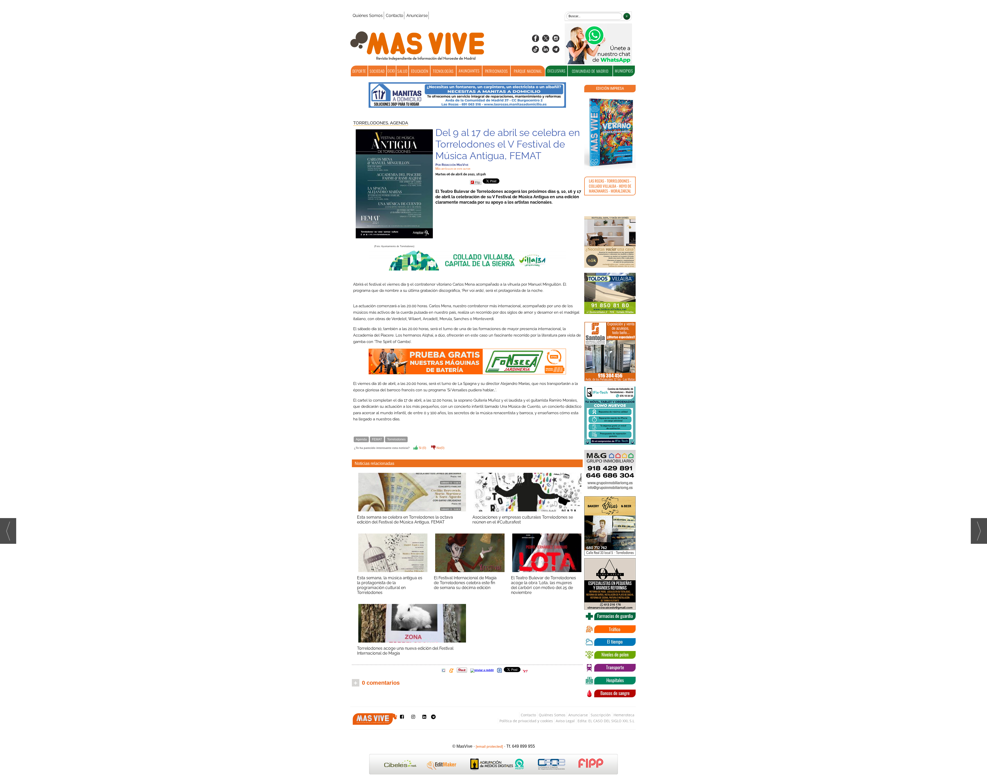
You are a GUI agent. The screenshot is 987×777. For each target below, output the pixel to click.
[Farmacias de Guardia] (610, 616)
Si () (422, 448)
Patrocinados (496, 71)
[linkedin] (546, 51)
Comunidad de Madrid (590, 71)
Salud (402, 71)
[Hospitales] (610, 680)
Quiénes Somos (368, 15)
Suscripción (601, 714)
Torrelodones (396, 439)
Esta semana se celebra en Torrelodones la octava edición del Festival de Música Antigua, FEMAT (405, 520)
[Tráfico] (610, 629)
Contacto (394, 15)
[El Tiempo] (610, 642)
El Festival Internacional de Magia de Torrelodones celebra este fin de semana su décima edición (465, 582)
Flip (477, 182)
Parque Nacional (528, 71)
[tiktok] (535, 51)
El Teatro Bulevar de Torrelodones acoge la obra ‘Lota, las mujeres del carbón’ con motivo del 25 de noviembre (543, 585)
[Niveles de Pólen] (610, 655)
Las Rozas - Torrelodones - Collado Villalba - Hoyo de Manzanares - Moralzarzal (610, 186)
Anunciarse (417, 15)
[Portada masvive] (610, 132)
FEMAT (377, 439)
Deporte (359, 71)
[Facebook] (535, 40)
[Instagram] (556, 40)
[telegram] (556, 51)
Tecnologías (443, 71)
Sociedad (377, 71)
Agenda (399, 122)
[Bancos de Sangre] (610, 693)
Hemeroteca (624, 714)
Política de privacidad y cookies (526, 720)
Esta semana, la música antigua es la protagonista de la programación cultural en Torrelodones (389, 585)
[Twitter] (546, 40)
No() (440, 448)
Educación (419, 71)
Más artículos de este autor (452, 168)
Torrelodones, (371, 122)
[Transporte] (610, 668)
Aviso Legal (565, 720)
